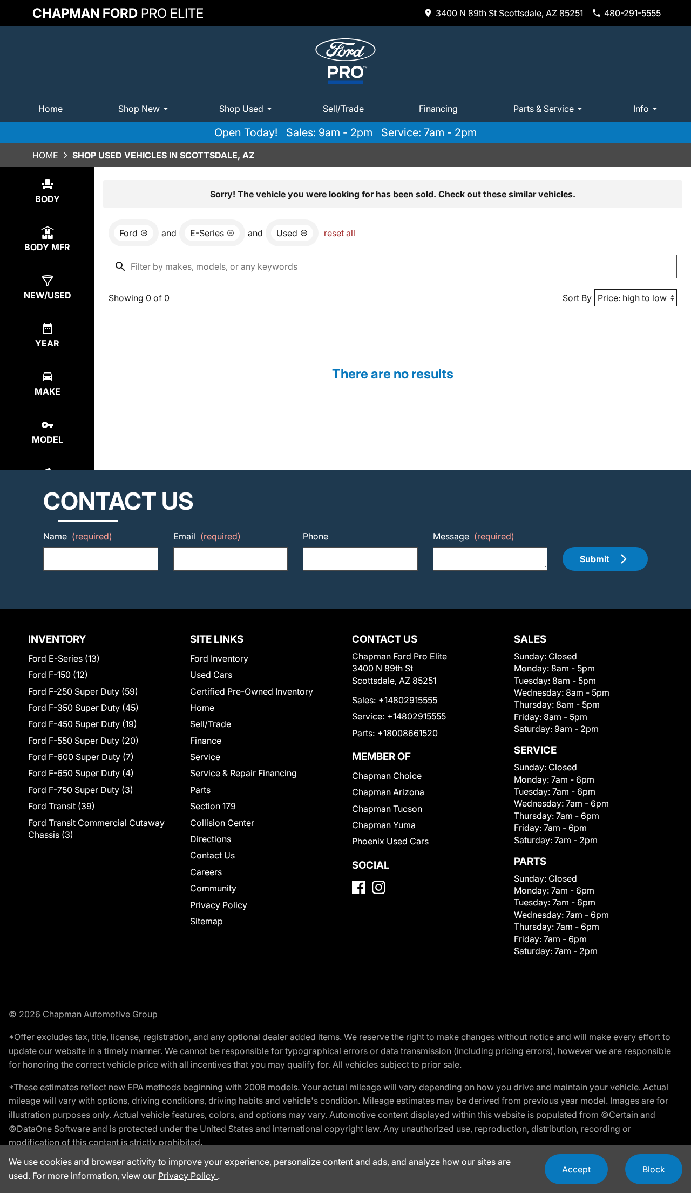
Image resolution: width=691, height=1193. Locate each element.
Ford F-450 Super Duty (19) (82, 723)
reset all (339, 233)
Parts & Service (543, 108)
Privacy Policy (218, 904)
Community (213, 888)
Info (641, 108)
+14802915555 (407, 700)
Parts (200, 789)
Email (207, 536)
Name (77, 536)
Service (205, 756)
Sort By (577, 297)
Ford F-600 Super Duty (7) (81, 756)
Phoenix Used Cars (390, 841)
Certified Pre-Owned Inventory (251, 691)
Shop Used (241, 108)
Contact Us (212, 855)
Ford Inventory (219, 658)
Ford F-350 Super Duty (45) (83, 707)
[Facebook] (359, 887)
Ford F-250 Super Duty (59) (83, 691)
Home (50, 108)
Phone (315, 536)
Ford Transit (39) (61, 806)
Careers (206, 872)
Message (473, 536)
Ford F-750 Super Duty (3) (80, 789)
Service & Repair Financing (243, 773)
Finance (205, 740)
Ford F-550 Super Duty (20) (83, 740)
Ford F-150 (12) (58, 674)
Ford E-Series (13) (64, 658)
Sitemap (206, 921)
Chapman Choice (387, 775)
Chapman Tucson (387, 808)
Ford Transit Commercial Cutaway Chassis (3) (96, 828)
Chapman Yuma (384, 824)
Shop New (139, 108)
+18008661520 (407, 733)
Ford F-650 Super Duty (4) (81, 773)
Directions (210, 839)
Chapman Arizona (388, 792)
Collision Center (222, 822)
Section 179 (213, 806)
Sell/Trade (343, 108)
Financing (438, 108)
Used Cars (211, 674)
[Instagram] (379, 887)
